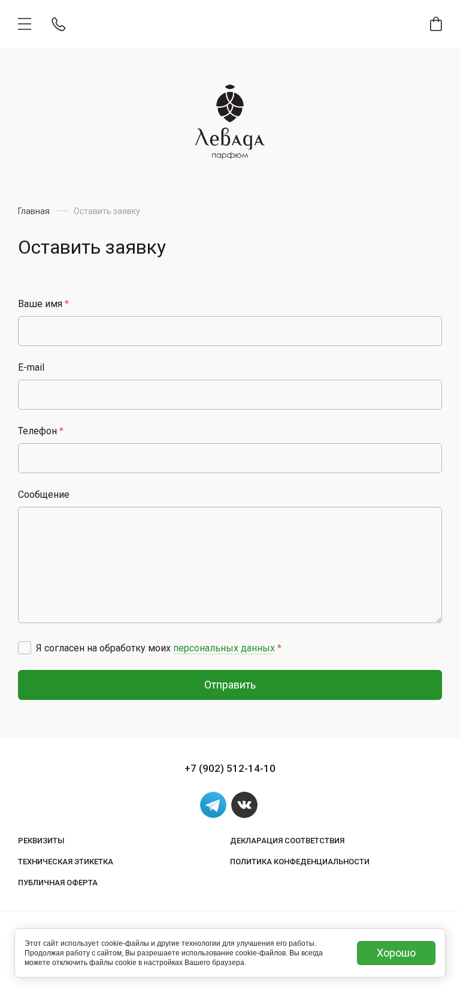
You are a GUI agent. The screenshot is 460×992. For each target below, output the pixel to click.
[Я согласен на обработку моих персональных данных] (24, 647)
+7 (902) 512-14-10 (230, 768)
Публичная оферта (58, 882)
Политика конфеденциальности (300, 861)
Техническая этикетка (65, 861)
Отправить (230, 684)
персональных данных (224, 648)
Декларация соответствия (287, 840)
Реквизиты (41, 840)
